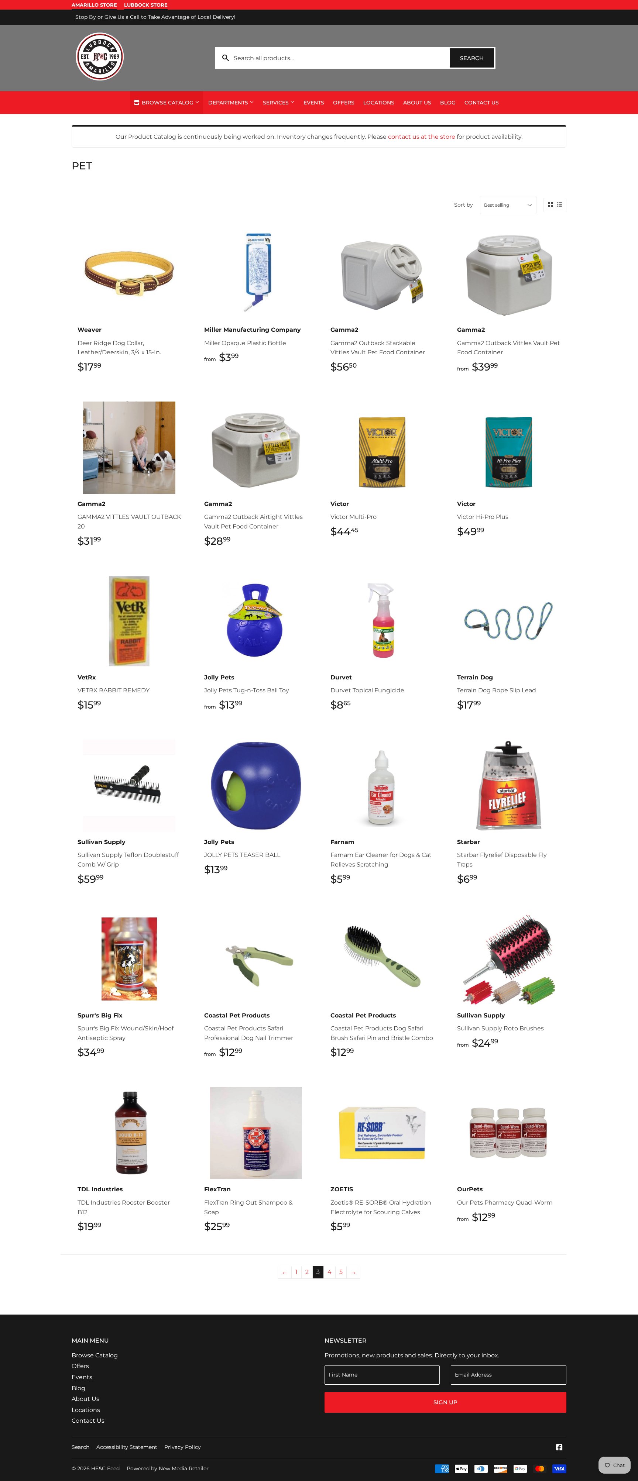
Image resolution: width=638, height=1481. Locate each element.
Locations (378, 103)
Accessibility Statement (126, 1447)
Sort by (463, 205)
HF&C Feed (105, 1468)
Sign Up (445, 1402)
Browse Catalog (167, 103)
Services (276, 103)
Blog (448, 103)
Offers (343, 103)
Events (313, 103)
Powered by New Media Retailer (168, 1468)
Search (477, 58)
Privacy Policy (182, 1447)
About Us (417, 103)
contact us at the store (421, 136)
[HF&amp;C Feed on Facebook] (559, 1447)
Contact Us (481, 103)
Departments (229, 103)
